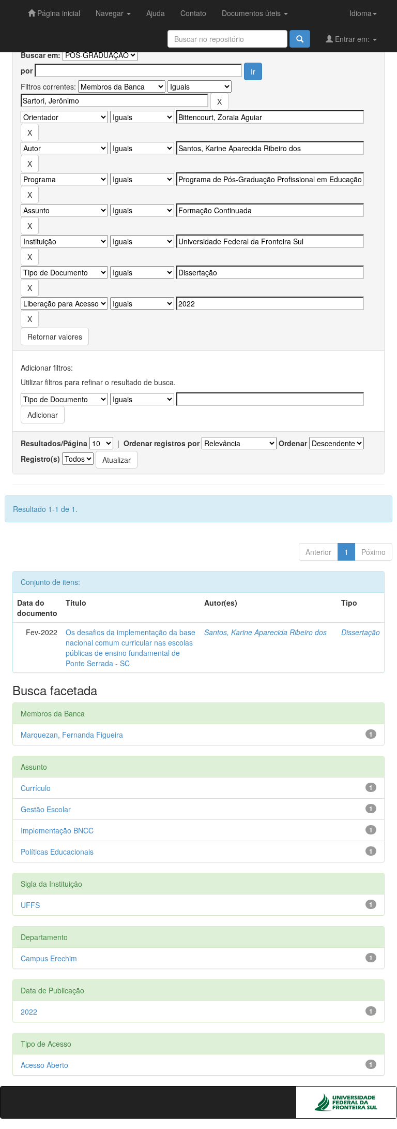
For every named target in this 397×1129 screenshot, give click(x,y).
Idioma (360, 13)
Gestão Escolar (46, 809)
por (27, 70)
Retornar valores (54, 336)
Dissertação (360, 632)
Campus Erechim (49, 958)
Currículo (36, 788)
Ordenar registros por (162, 443)
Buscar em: (40, 55)
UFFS (30, 905)
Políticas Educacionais (57, 851)
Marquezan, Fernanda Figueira (72, 734)
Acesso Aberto (44, 1065)
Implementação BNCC (57, 830)
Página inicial (57, 13)
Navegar (111, 13)
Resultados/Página (54, 443)
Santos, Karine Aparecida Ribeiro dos (265, 632)
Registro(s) (40, 458)
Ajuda (155, 13)
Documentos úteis (252, 13)
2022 (29, 1011)
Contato (193, 13)
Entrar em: (352, 39)
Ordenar (293, 443)
